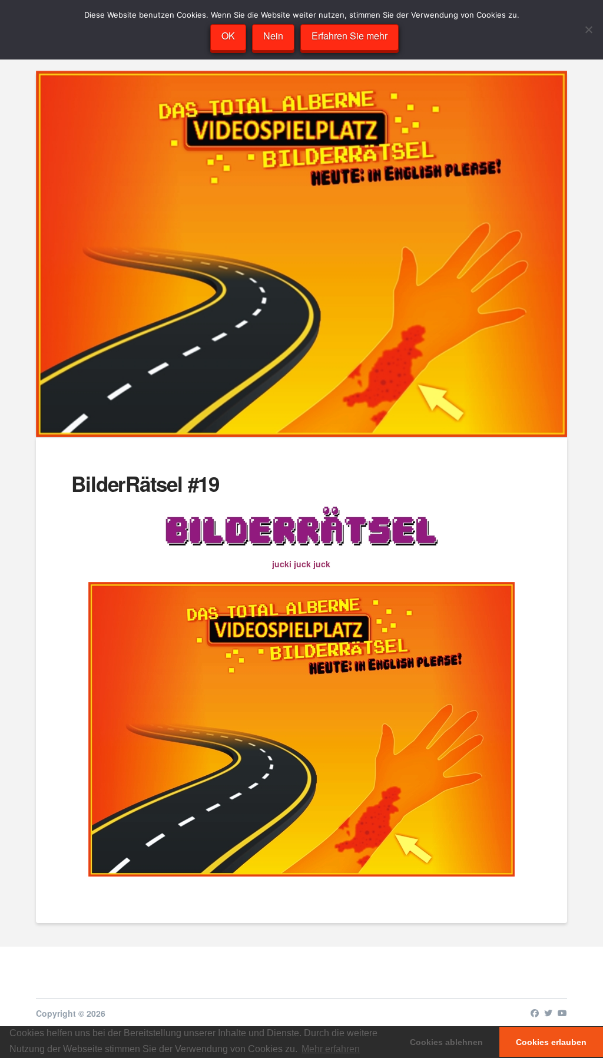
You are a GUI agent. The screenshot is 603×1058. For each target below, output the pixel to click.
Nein (273, 35)
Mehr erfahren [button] (331, 1049)
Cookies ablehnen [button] (446, 1042)
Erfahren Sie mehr (349, 35)
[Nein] (588, 29)
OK (228, 35)
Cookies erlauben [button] (551, 1042)
